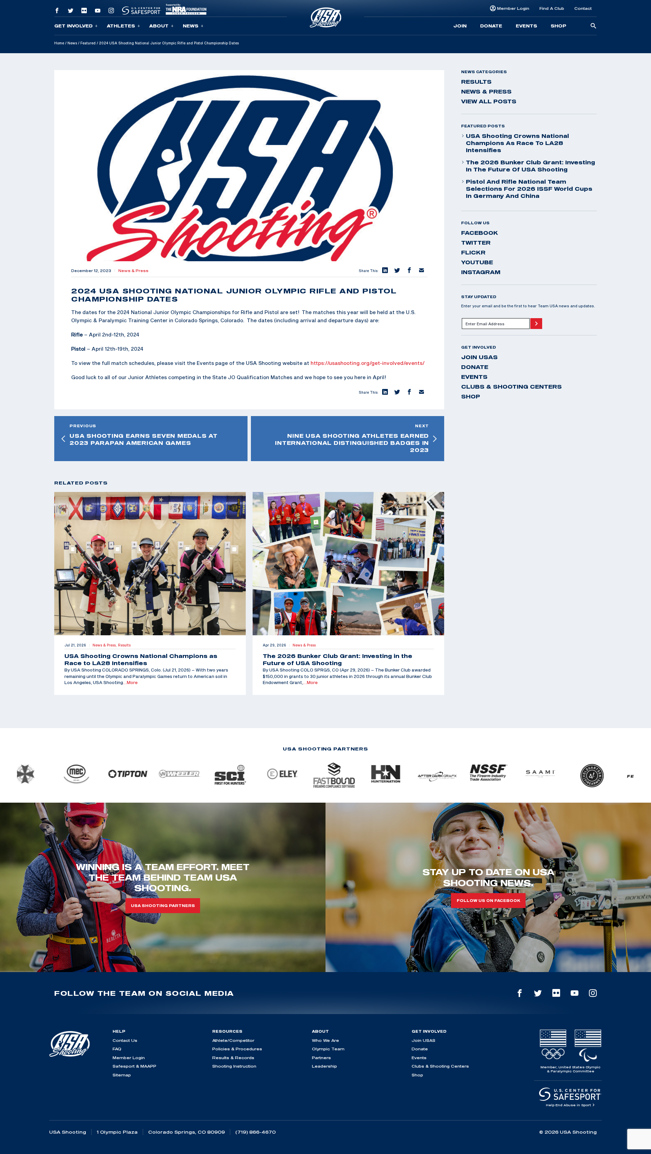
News (190, 25)
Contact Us (125, 1040)
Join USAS (479, 357)
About (159, 25)
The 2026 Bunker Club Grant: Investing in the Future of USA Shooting (530, 165)
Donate (491, 25)
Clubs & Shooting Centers (511, 387)
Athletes (121, 25)
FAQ (117, 1049)
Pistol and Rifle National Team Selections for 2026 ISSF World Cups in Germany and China (529, 189)
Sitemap (122, 1075)
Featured (88, 43)
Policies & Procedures (237, 1049)
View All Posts (488, 101)
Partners (321, 1057)
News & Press (133, 271)
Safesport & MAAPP (134, 1066)
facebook (479, 233)
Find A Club (551, 8)
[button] (384, 270)
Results (476, 82)
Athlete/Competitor (233, 1040)
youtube (477, 262)
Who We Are (325, 1040)
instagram (480, 272)
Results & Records (233, 1057)
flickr (473, 252)
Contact (583, 8)
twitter (476, 243)
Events (526, 25)
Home (59, 43)
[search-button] (593, 26)
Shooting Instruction (234, 1066)
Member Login (513, 8)
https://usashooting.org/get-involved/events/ (368, 363)
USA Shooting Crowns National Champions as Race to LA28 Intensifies (517, 143)
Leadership (324, 1066)
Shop (558, 25)
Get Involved (73, 25)
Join (460, 25)
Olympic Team (328, 1049)
